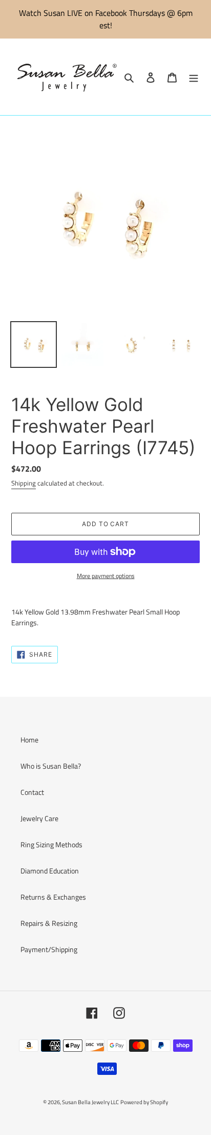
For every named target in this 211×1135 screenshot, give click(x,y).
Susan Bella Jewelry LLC (90, 1102)
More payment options (106, 576)
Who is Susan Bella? (50, 765)
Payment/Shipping (48, 949)
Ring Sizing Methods (51, 844)
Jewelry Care (39, 818)
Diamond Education (49, 870)
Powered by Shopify (144, 1102)
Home (29, 739)
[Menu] (193, 77)
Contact (32, 792)
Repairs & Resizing (48, 923)
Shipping (23, 483)
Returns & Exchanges (53, 896)
